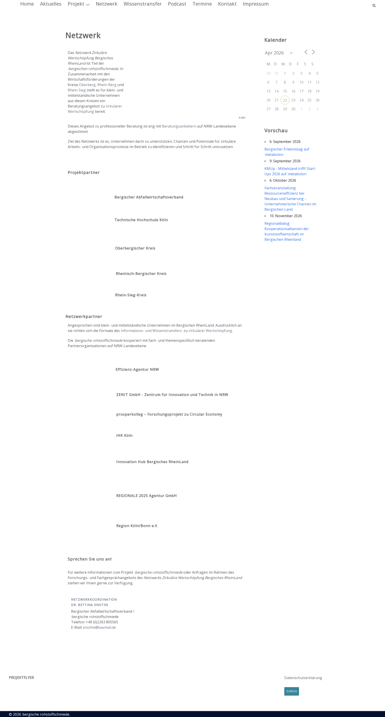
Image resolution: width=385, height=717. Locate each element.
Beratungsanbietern (179, 126)
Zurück (291, 691)
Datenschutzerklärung (303, 677)
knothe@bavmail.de (99, 627)
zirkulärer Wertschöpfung (210, 330)
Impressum (256, 3)
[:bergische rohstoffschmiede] (9, 3)
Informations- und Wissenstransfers (151, 330)
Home (27, 3)
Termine (202, 3)
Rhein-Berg (107, 84)
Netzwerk (106, 3)
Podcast (177, 3)
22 (285, 100)
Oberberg (87, 84)
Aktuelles (50, 3)
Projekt (76, 3)
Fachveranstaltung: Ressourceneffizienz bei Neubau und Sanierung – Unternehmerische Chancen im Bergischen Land (290, 198)
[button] (374, 3)
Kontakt (227, 3)
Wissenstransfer (143, 3)
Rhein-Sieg (77, 90)
